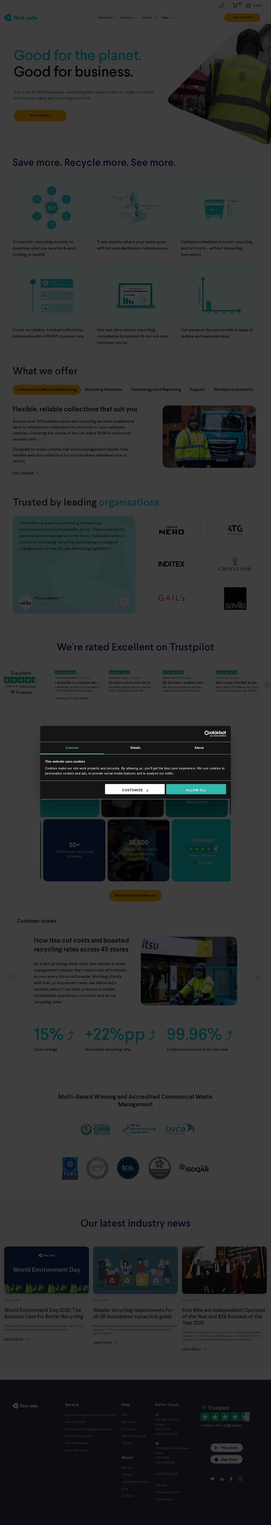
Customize (132, 790)
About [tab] (199, 747)
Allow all (196, 790)
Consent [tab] (72, 747)
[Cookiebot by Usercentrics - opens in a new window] (207, 734)
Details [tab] (135, 747)
